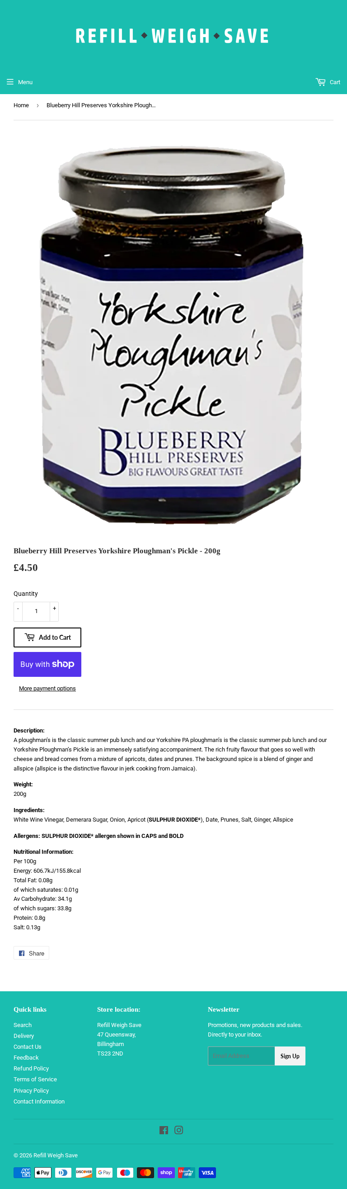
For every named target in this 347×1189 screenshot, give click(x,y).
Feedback (26, 1057)
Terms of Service (35, 1079)
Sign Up (290, 1056)
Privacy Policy (31, 1090)
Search (23, 1025)
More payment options (47, 688)
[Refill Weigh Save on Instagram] (178, 1131)
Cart (334, 82)
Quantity (26, 593)
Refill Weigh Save (55, 1155)
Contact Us (28, 1046)
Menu (25, 82)
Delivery (24, 1035)
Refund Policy (31, 1068)
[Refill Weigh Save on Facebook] (164, 1131)
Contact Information (39, 1101)
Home (21, 105)
